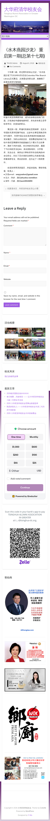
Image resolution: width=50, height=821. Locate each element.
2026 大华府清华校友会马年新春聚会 (21, 413)
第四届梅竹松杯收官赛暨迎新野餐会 (28, 195)
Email (7, 266)
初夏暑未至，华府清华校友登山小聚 (21, 188)
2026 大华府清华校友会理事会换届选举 (22, 403)
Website (7, 279)
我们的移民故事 (11, 376)
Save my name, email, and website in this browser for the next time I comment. (22, 297)
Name (7, 253)
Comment (8, 226)
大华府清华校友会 (23, 9)
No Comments (15, 67)
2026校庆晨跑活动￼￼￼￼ (18, 393)
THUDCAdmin (12, 63)
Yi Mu (30, 815)
